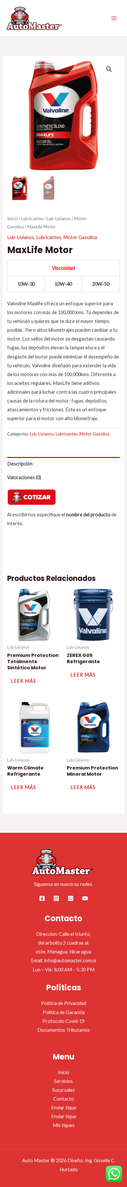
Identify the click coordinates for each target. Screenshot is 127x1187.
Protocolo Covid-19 (63, 1021)
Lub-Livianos (59, 218)
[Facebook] (42, 898)
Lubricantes (32, 218)
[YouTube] (85, 898)
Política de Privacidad (63, 1003)
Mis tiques (64, 1125)
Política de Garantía (64, 1012)
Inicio (12, 218)
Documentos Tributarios (63, 1030)
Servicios (63, 1081)
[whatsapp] (71, 898)
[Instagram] (56, 898)
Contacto (63, 1099)
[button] (109, 69)
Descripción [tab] (20, 463)
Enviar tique (63, 1107)
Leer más (23, 681)
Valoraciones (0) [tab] (24, 477)
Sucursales (63, 1090)
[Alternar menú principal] (113, 18)
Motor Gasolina (80, 237)
